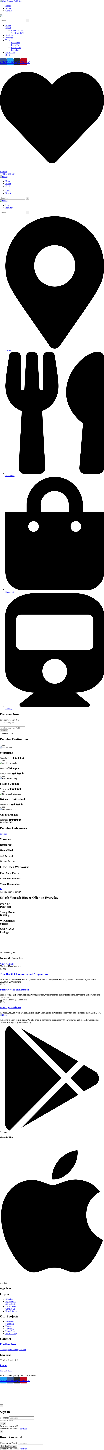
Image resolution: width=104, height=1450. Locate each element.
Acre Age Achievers (10, 1007)
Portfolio (9, 38)
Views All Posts (7, 964)
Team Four (15, 50)
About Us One (17, 30)
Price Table (10, 52)
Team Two (15, 45)
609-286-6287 (6, 1371)
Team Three (16, 47)
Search (4, 731)
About (8, 28)
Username (4, 1418)
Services (9, 35)
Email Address (8, 1344)
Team (7, 40)
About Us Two (17, 33)
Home (8, 25)
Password (4, 1420)
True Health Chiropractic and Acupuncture (24, 974)
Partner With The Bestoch (14, 989)
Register (23, 1429)
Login (8, 191)
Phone (3, 1365)
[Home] (3, 176)
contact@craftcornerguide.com (13, 1349)
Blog (7, 55)
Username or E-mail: (9, 1443)
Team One (15, 42)
